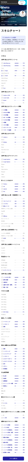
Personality (22, 24)
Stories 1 (9, 24)
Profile (3, 24)
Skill (16, 24)
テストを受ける (13, 458)
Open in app (22, 2)
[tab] (3, 25)
